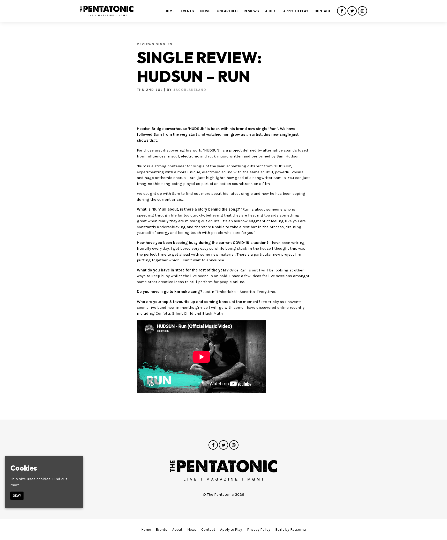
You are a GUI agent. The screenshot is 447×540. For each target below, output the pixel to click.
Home (170, 11)
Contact (323, 11)
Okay (17, 496)
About (271, 11)
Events (187, 11)
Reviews (251, 11)
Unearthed (227, 11)
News (205, 11)
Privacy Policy (258, 529)
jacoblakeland (189, 90)
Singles (164, 44)
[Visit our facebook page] (341, 11)
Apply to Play (295, 11)
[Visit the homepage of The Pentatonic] (106, 11)
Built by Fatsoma (290, 529)
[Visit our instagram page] (362, 11)
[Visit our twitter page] (352, 11)
